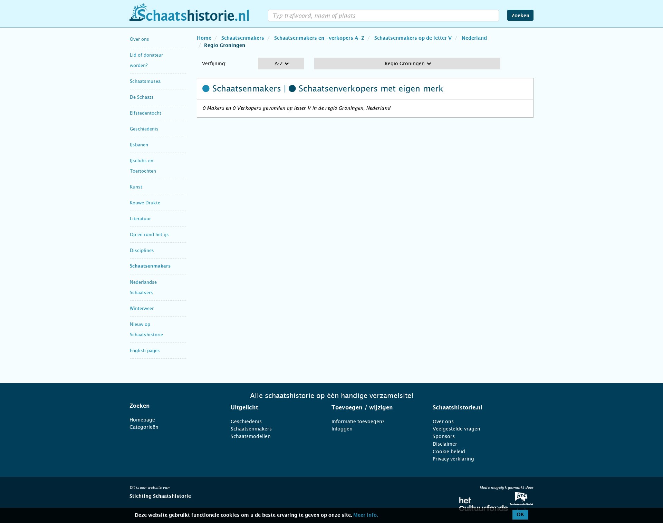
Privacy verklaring (453, 459)
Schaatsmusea (145, 81)
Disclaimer (445, 444)
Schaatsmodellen (251, 436)
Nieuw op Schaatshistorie (146, 329)
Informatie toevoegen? (358, 421)
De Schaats (142, 97)
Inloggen (342, 429)
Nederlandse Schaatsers (143, 287)
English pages (145, 350)
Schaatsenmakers (150, 266)
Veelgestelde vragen (456, 429)
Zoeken (520, 15)
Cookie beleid (449, 451)
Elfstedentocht (145, 113)
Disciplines (142, 250)
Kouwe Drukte (145, 202)
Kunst (136, 187)
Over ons (139, 39)
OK (520, 514)
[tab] (171, 406)
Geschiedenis (144, 129)
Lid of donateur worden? (146, 60)
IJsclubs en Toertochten (143, 166)
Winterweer (142, 308)
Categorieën (143, 427)
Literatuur (140, 218)
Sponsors (444, 436)
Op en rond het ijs (149, 234)
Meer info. (365, 515)
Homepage (142, 420)
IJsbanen (139, 144)
